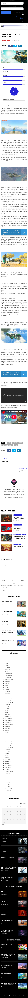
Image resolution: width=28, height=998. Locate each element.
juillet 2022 (7, 751)
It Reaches (4, 911)
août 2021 (7, 773)
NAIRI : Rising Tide (18, 546)
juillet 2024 (7, 706)
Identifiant (12, 0)
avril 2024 (7, 712)
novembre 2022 (8, 743)
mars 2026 (7, 667)
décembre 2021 (8, 765)
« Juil (3, 824)
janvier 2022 (8, 763)
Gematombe (5, 461)
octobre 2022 (8, 745)
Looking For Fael (7, 601)
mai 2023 (7, 732)
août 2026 (7, 658)
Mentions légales (7, 994)
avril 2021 (7, 781)
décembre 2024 (8, 697)
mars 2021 (7, 783)
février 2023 (8, 738)
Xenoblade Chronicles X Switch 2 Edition (8, 955)
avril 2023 (7, 734)
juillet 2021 (7, 775)
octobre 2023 (8, 722)
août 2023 (7, 726)
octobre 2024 (8, 700)
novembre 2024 (8, 699)
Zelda (16, 445)
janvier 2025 (8, 695)
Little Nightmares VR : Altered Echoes (7, 931)
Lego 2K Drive (22, 471)
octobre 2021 (8, 769)
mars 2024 (7, 714)
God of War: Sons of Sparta (7, 921)
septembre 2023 (9, 724)
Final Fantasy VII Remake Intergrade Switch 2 (8, 964)
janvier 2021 (8, 786)
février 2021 (8, 784)
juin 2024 (7, 708)
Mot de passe (12, 6)
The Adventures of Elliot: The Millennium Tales (8, 868)
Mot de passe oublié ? (20, 17)
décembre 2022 (8, 741)
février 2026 (8, 669)
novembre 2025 (8, 675)
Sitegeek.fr (21, 994)
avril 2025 (7, 689)
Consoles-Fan (12, 995)
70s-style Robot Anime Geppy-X (7, 877)
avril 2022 (7, 757)
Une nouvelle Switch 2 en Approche (20, 527)
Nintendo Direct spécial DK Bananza (19, 518)
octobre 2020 (8, 790)
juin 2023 (7, 730)
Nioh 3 (3, 901)
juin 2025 (7, 685)
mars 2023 (7, 736)
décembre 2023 (8, 718)
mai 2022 (7, 755)
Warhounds (5, 621)
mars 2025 (7, 691)
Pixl (14, 486)
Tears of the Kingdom (7, 445)
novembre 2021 (8, 767)
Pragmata (4, 848)
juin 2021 (7, 777)
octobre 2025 (8, 677)
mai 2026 (7, 663)
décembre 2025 (8, 673)
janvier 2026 (8, 671)
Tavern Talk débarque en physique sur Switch (20, 537)
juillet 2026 (7, 660)
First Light (4, 838)
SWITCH (20, 442)
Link (9, 442)
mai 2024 (7, 710)
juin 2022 (7, 753)
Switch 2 (19, 515)
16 (23, 814)
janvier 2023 (8, 740)
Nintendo (14, 442)
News (15, 515)
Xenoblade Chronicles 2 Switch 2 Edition (8, 631)
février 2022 (8, 761)
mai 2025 (7, 687)
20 (13, 817)
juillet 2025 (7, 683)
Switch (4, 40)
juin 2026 (7, 661)
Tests (8, 40)
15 (20, 814)
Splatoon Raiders (7, 611)
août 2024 (7, 704)
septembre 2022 (9, 747)
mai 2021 (7, 779)
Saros (2, 891)
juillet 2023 (7, 728)
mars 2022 (7, 759)
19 (10, 817)
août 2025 (7, 681)
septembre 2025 (9, 679)
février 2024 (8, 716)
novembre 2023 (8, 720)
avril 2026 (7, 665)
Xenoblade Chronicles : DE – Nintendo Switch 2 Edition (8, 985)
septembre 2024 (9, 702)
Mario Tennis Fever (6, 944)
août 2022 (7, 749)
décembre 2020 (8, 788)
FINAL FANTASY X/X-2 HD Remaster (8, 641)
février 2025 (8, 693)
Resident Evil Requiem (7, 857)
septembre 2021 (9, 771)
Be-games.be (15, 994)
